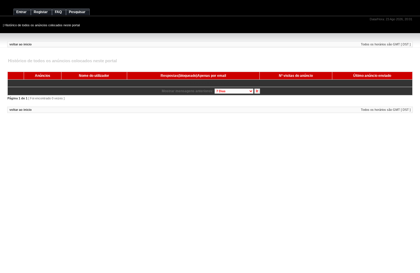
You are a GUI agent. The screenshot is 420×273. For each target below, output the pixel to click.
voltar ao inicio (20, 44)
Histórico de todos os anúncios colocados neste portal (42, 25)
